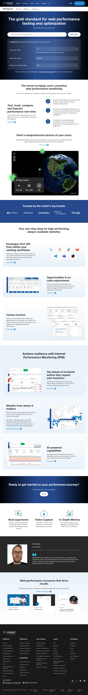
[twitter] (76, 681)
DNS (72, 383)
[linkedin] (72, 681)
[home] (9, 632)
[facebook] (80, 681)
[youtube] (84, 681)
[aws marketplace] (30, 683)
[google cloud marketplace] (12, 683)
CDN (66, 383)
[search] (56, 3)
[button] (18, 3)
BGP (63, 383)
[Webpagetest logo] (8, 9)
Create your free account (47, 72)
